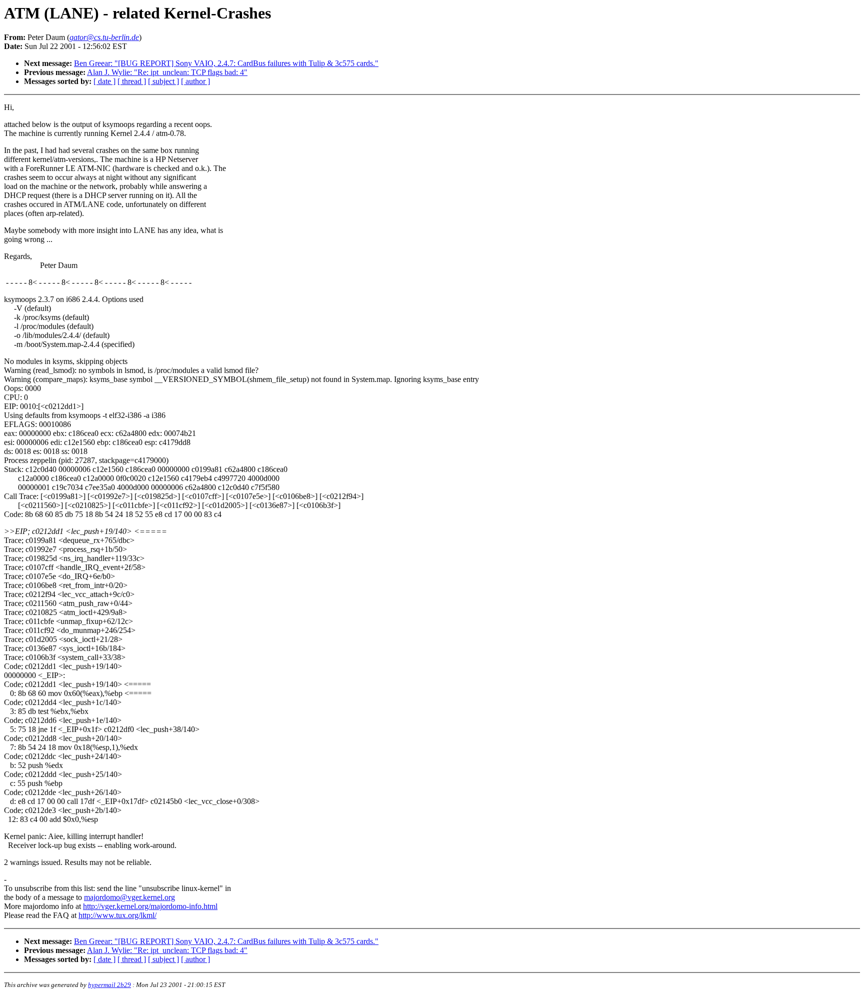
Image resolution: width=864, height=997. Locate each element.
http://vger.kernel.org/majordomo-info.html (150, 906)
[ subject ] (163, 81)
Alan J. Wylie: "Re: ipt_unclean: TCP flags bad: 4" (167, 72)
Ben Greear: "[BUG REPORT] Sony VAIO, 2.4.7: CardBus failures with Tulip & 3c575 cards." (226, 63)
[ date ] (105, 81)
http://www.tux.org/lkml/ (117, 915)
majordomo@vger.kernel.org (129, 897)
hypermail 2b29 (109, 984)
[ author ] (195, 81)
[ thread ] (132, 81)
